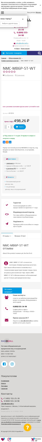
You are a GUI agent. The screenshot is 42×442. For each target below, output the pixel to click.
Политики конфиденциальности (11, 424)
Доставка (4, 386)
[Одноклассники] (7, 142)
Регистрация (25, 48)
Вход (18, 48)
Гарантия (4, 388)
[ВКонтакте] (4, 142)
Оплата (3, 383)
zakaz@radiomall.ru (22, 43)
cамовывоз (10, 163)
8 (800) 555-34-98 (20, 306)
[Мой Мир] (10, 142)
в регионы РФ (11, 168)
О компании (5, 381)
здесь (25, 8)
